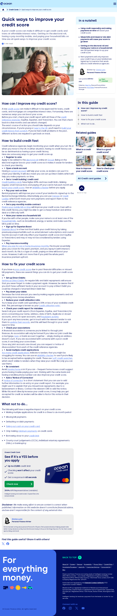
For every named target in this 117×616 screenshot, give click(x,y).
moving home (14, 369)
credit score (13, 109)
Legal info (81, 567)
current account (18, 171)
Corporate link (105, 567)
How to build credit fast (91, 115)
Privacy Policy (98, 564)
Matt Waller (90, 87)
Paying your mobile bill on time (16, 207)
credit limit (34, 436)
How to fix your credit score (93, 119)
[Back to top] (81, 188)
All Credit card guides (89, 178)
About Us (65, 564)
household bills (9, 221)
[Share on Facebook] (7, 543)
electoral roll (32, 160)
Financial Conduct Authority (94, 583)
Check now (12, 484)
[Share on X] (3, 543)
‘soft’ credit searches (62, 358)
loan (16, 336)
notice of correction (13, 380)
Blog (63, 570)
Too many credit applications (15, 352)
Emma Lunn (100, 70)
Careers (72, 564)
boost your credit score (13, 187)
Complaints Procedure (69, 567)
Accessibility (88, 564)
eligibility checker (40, 187)
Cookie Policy (108, 564)
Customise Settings (92, 567)
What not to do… (88, 124)
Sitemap (79, 564)
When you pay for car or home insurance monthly (25, 246)
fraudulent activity (49, 316)
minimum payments (27, 431)
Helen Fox (88, 85)
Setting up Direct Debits (13, 280)
